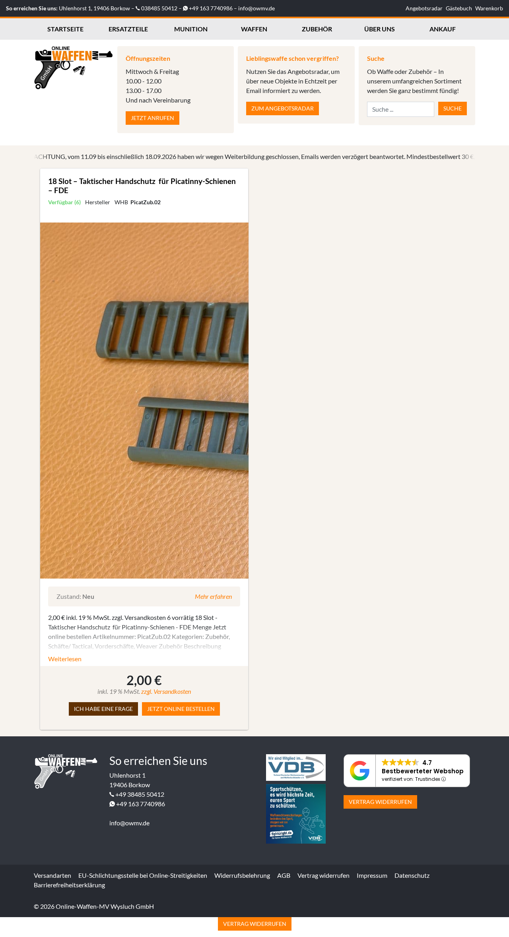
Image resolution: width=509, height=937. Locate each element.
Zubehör (317, 29)
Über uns (379, 29)
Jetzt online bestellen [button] (181, 708)
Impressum (372, 875)
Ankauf (442, 29)
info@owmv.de (256, 8)
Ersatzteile (128, 29)
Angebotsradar (424, 8)
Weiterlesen (65, 658)
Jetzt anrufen (152, 117)
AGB (283, 875)
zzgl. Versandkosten (166, 691)
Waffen (254, 29)
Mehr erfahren (213, 596)
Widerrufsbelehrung (242, 875)
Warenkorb (489, 8)
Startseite (65, 29)
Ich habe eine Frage (103, 708)
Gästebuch (459, 8)
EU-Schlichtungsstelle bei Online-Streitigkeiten (142, 875)
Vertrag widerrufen (380, 801)
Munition (191, 29)
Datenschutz (411, 875)
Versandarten (52, 875)
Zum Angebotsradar (282, 108)
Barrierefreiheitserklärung (69, 885)
